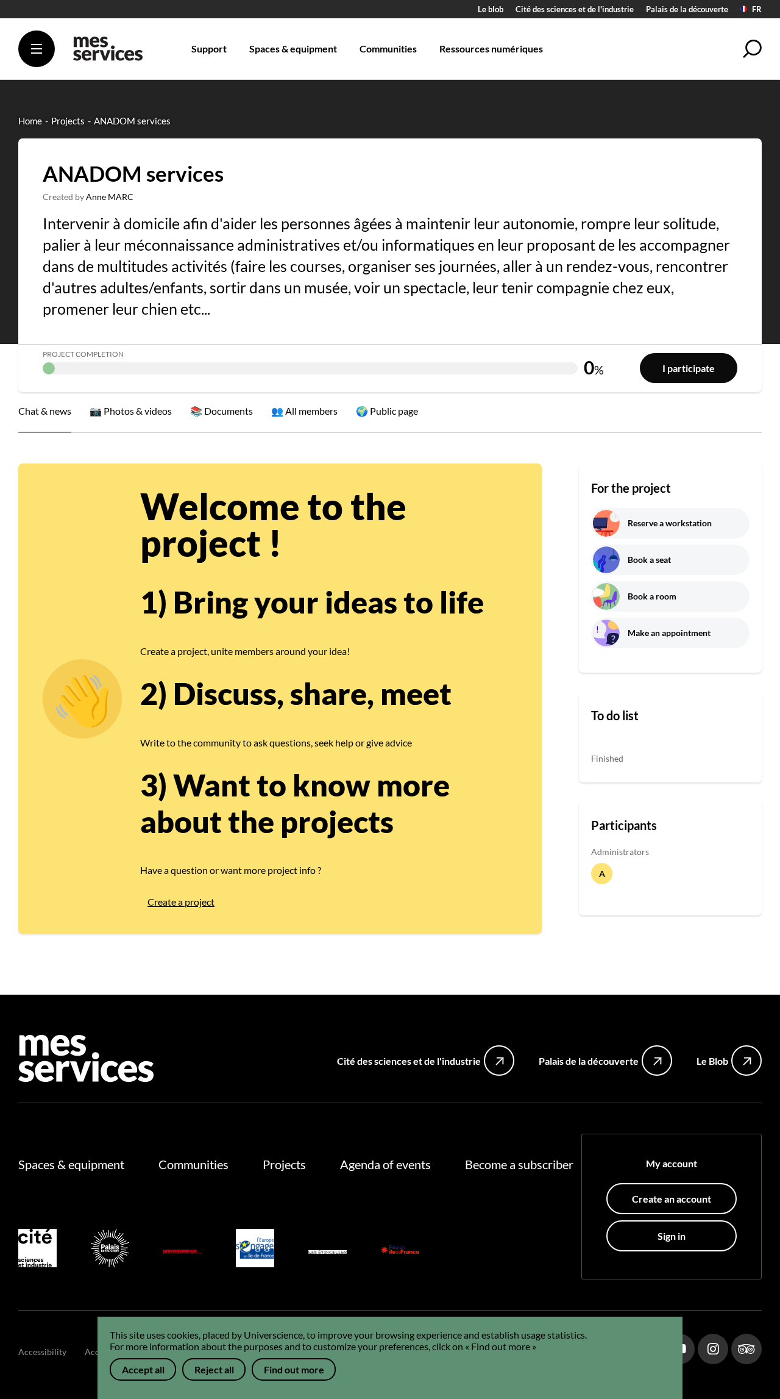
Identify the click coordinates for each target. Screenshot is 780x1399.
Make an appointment (669, 633)
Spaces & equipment (71, 1164)
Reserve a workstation (670, 523)
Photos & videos (138, 411)
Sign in (672, 1236)
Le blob (490, 9)
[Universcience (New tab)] (182, 1250)
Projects (284, 1164)
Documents (228, 411)
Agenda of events (385, 1164)
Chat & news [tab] (44, 411)
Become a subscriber (519, 1164)
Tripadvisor (746, 1349)
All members (311, 411)
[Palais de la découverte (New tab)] (110, 1250)
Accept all (143, 1369)
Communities (193, 1164)
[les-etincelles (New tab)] (327, 1250)
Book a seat (649, 559)
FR (757, 9)
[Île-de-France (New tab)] (400, 1250)
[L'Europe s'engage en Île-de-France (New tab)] (255, 1250)
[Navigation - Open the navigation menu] (36, 48)
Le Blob (712, 1061)
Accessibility (42, 1352)
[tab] (131, 412)
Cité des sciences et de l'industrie (575, 9)
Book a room (652, 596)
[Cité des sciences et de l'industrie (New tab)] (37, 1250)
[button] (752, 48)
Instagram (713, 1349)
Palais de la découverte (687, 9)
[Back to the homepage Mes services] (108, 53)
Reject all (214, 1369)
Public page (394, 411)
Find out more (294, 1369)
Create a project (180, 901)
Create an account (671, 1198)
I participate (688, 368)
